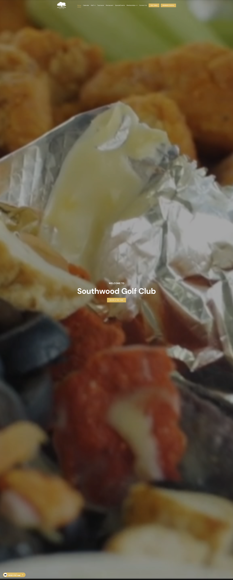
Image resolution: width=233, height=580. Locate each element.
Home (79, 5)
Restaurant (109, 5)
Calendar (86, 5)
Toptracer (100, 5)
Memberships (131, 5)
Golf (92, 5)
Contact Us (143, 5)
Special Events (120, 5)
